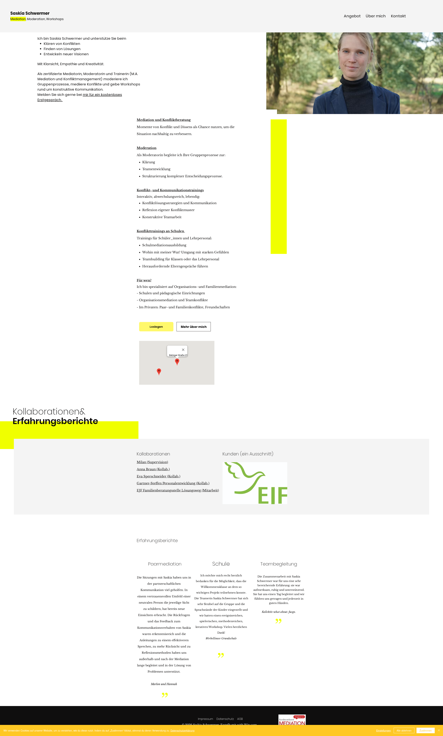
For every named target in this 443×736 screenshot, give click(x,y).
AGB (240, 719)
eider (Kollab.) (169, 476)
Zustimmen (425, 730)
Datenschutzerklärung (182, 730)
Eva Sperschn (147, 476)
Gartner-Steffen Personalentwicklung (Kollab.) (173, 483)
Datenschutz (225, 719)
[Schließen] (439, 730)
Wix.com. (250, 724)
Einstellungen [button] (383, 730)
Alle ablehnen (404, 730)
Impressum (205, 719)
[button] (255, 483)
